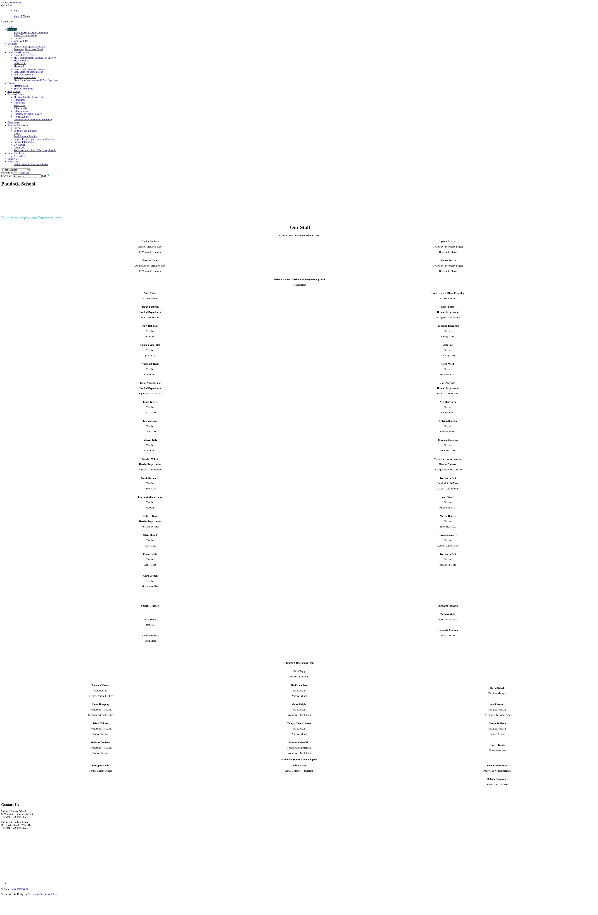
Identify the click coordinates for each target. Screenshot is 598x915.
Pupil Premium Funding (25, 136)
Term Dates (19, 105)
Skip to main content (11, 2)
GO (44, 176)
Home (10, 27)
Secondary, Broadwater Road (28, 49)
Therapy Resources (23, 88)
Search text (6, 176)
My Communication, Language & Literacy (35, 57)
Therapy (11, 83)
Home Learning (21, 116)
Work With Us (21, 41)
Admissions (19, 100)
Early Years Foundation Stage (28, 71)
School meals (20, 108)
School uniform (21, 111)
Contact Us (13, 158)
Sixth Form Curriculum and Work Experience (36, 80)
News (16, 10)
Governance (13, 122)
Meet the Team (21, 85)
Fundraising (13, 161)
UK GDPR (19, 144)
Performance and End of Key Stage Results (35, 150)
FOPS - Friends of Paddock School (31, 164)
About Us (12, 29)
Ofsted (17, 133)
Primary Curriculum (23, 74)
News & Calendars (16, 153)
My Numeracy (21, 60)
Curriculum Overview (24, 55)
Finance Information (24, 142)
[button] (15, 21)
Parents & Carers (15, 94)
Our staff (18, 38)
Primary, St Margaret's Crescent (29, 46)
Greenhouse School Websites (42, 894)
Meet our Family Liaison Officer (30, 97)
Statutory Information (17, 125)
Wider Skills (20, 63)
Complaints (19, 147)
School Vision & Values (25, 35)
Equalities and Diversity (25, 130)
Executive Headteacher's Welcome (31, 32)
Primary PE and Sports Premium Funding (34, 139)
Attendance (19, 102)
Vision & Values (22, 16)
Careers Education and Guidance (30, 69)
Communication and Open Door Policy (33, 119)
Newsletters (19, 156)
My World (19, 66)
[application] (299, 843)
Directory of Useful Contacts (28, 114)
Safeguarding (14, 91)
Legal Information (19, 889)
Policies (17, 128)
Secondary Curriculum (25, 77)
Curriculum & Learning (19, 52)
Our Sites (12, 43)
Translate (24, 172)
